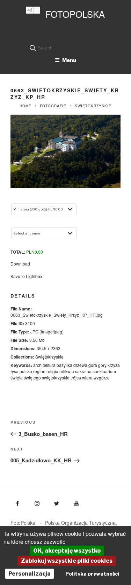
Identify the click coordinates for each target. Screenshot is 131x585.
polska (26, 371)
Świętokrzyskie (93, 105)
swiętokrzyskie (56, 377)
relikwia (66, 371)
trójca (76, 377)
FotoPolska (75, 14)
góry (102, 365)
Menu (69, 60)
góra (92, 365)
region (39, 371)
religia (52, 371)
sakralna (83, 371)
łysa (14, 371)
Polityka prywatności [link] (92, 574)
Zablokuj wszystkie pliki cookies (66, 560)
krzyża (114, 365)
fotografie (53, 105)
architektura (44, 365)
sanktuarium (104, 371)
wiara (87, 377)
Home (25, 105)
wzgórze (102, 377)
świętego (32, 377)
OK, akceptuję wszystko (67, 550)
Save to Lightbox (26, 276)
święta (16, 377)
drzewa (80, 365)
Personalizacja (29, 573)
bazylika (64, 365)
